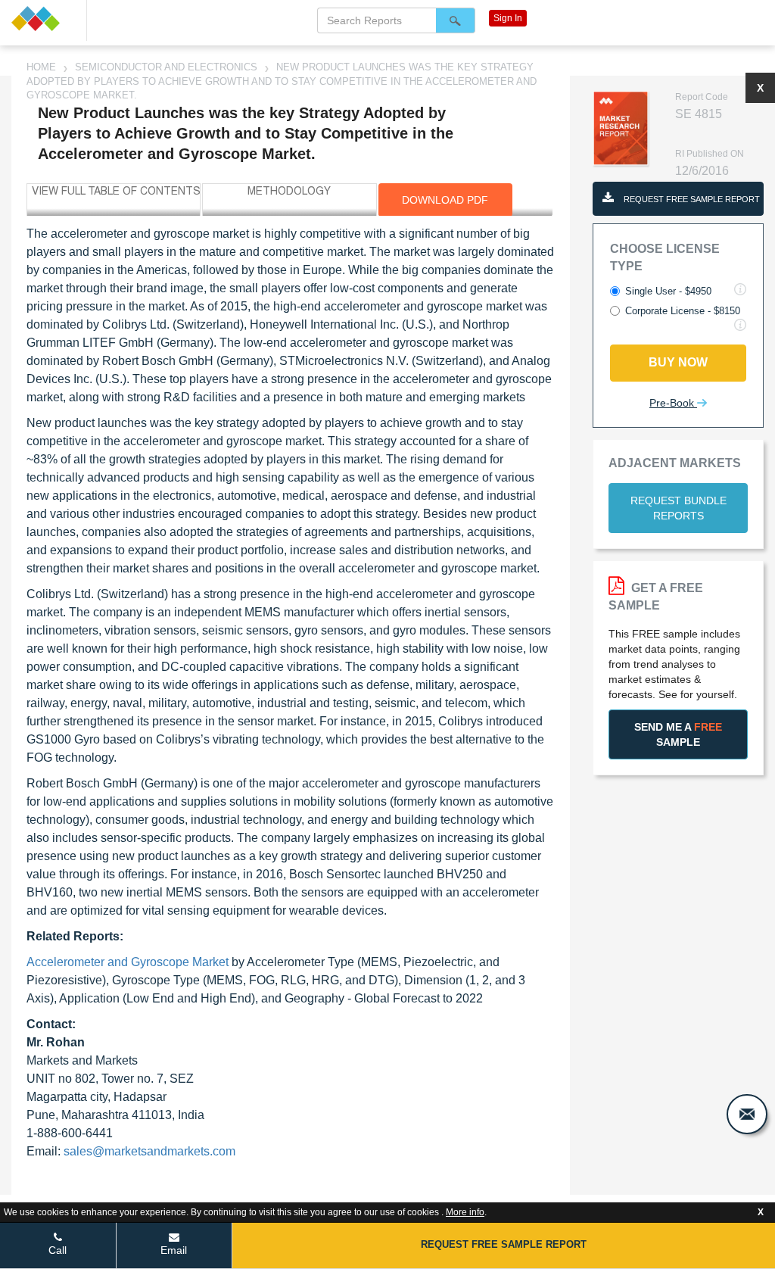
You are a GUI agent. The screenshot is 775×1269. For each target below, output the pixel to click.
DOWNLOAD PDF (445, 200)
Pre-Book (673, 403)
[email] (747, 1114)
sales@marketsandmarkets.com (149, 1151)
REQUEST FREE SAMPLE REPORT (690, 199)
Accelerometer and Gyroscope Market (127, 962)
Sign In (507, 18)
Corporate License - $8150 (682, 310)
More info (465, 1212)
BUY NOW (678, 362)
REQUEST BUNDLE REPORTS (678, 508)
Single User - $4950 (668, 291)
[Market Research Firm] (43, 18)
